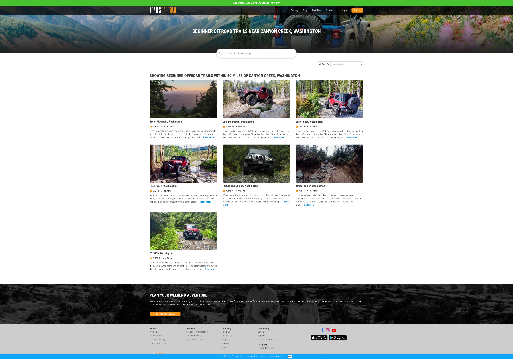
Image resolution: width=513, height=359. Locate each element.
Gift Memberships (194, 335)
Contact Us (227, 335)
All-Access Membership (197, 332)
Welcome (154, 332)
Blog (305, 10)
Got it (290, 356)
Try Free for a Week (165, 314)
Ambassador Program (268, 339)
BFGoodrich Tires (266, 348)
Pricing (294, 10)
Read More (208, 137)
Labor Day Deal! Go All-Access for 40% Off (256, 2)
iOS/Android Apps (158, 343)
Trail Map (317, 10)
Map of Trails (156, 335)
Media (225, 347)
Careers (225, 343)
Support (225, 339)
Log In (344, 10)
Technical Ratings (158, 339)
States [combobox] (329, 10)
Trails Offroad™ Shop (195, 339)
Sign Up (357, 10)
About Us (226, 332)
